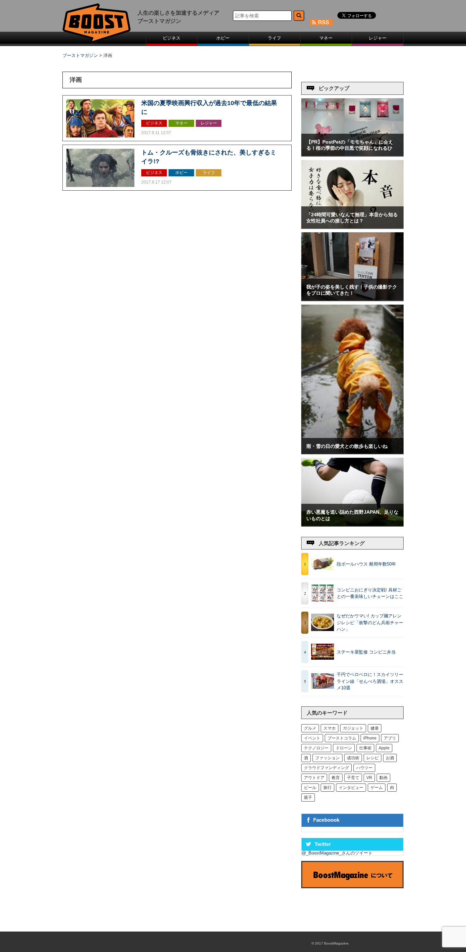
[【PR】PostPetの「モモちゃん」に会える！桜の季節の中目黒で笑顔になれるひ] (352, 154)
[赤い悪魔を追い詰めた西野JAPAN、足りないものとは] (352, 524)
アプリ (390, 738)
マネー (326, 38)
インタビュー (351, 787)
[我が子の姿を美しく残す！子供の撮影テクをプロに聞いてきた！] (352, 299)
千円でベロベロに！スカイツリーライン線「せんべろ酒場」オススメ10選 (370, 681)
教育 (336, 777)
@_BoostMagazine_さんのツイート (337, 852)
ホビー (223, 38)
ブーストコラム (341, 738)
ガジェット (353, 728)
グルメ (310, 728)
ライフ (274, 38)
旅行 (327, 787)
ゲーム (376, 787)
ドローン (344, 748)
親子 (308, 797)
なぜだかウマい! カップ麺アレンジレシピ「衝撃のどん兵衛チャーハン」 (370, 622)
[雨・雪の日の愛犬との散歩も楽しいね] (352, 452)
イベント (312, 738)
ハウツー (364, 767)
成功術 (353, 758)
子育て (353, 777)
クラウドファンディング (326, 767)
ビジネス (171, 38)
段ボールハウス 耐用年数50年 (366, 564)
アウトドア (314, 777)
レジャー (378, 38)
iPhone (370, 738)
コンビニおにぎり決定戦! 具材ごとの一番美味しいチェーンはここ (370, 593)
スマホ (329, 728)
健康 (374, 728)
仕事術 (365, 748)
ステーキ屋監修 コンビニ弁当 (366, 652)
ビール (310, 787)
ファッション (327, 758)
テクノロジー (316, 748)
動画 (383, 777)
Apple (384, 748)
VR (369, 777)
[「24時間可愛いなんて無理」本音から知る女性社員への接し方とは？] (352, 226)
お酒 (390, 758)
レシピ (372, 758)
